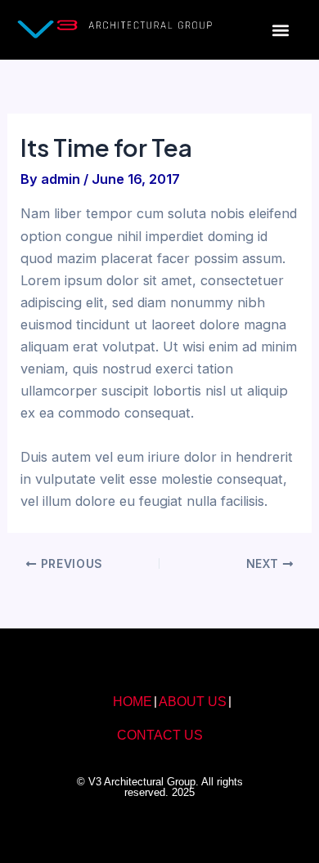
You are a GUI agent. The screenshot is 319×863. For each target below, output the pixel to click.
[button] (280, 29)
